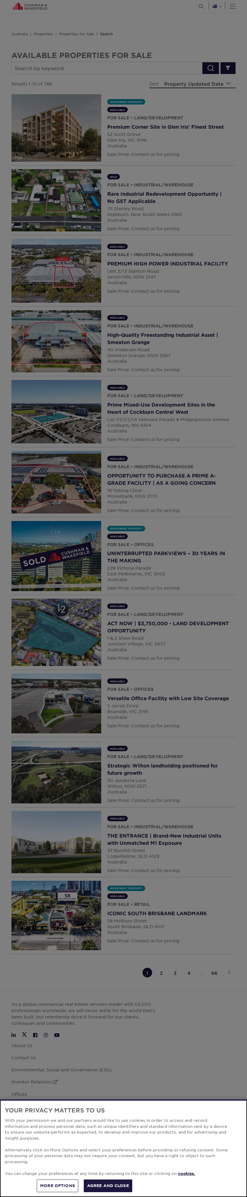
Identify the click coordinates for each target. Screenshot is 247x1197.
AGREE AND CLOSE (108, 1185)
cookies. (186, 1173)
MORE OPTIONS (57, 1185)
